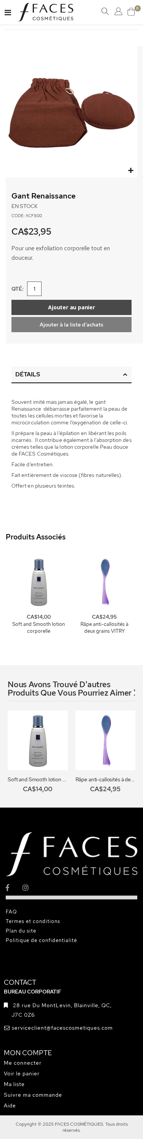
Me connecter (23, 1062)
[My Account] (118, 11)
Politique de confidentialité (41, 940)
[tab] (71, 374)
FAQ (11, 912)
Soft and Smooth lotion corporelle (38, 627)
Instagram (30, 888)
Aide (10, 1105)
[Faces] (55, 12)
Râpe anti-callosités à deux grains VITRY (104, 627)
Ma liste (14, 1084)
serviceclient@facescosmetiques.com (62, 1027)
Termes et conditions (33, 921)
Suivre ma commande (33, 1094)
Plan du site (21, 931)
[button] (130, 171)
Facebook (13, 888)
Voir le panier (22, 1073)
